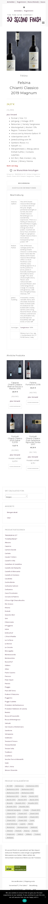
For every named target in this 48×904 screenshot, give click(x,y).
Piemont (18, 831)
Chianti (9, 176)
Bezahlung (33, 885)
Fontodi (7, 611)
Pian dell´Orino (10, 691)
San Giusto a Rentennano (14, 727)
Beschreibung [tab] (24, 183)
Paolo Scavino (10, 673)
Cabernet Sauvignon (14, 810)
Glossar (28, 890)
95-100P (9, 786)
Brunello (10, 803)
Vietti (7, 763)
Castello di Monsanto (12, 571)
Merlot (30, 824)
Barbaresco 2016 (13, 789)
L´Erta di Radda (10, 636)
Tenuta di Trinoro (11, 741)
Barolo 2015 (33, 796)
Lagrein (22, 824)
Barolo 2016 (11, 800)
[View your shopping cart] (24, 7)
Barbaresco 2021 (13, 796)
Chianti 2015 (35, 810)
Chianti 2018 (34, 814)
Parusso (8, 676)
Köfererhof (9, 633)
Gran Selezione (12, 824)
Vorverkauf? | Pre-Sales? (18, 885)
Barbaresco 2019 (13, 793)
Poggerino (8, 698)
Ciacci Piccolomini (11, 593)
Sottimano (8, 738)
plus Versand (12, 115)
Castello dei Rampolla (13, 568)
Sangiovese (30, 176)
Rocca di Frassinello (12, 716)
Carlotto (8, 553)
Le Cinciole (9, 647)
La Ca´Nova (9, 640)
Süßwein (29, 834)
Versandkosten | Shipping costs (23, 881)
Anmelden (11, 2)
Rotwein (23, 176)
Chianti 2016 (11, 814)
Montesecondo (10, 655)
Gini (6, 618)
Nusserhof (9, 662)
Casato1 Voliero (10, 557)
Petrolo (7, 684)
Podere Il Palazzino (12, 694)
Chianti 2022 (11, 820)
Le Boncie (8, 644)
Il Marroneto (9, 622)
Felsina (29, 174)
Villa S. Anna (9, 767)
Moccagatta (9, 651)
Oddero (7, 665)
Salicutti (8, 723)
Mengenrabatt (12, 512)
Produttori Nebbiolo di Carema (16, 709)
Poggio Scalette (10, 702)
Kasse (43, 2)
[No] (45, 897)
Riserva (26, 831)
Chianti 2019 (16, 176)
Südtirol (20, 834)
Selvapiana (9, 734)
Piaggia (7, 687)
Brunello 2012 (20, 803)
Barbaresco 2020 (27, 793)
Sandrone (8, 730)
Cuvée (32, 820)
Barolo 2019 (34, 800)
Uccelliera (8, 756)
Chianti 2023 (22, 820)
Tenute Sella (9, 749)
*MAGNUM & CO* (20, 174)
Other (7, 669)
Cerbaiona (9, 589)
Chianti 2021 (34, 817)
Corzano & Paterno (12, 597)
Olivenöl (10, 831)
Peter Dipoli (9, 680)
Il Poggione (9, 626)
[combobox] (16, 496)
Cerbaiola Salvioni (11, 586)
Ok (25, 901)
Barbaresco (20, 786)
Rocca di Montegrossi (12, 720)
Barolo (24, 796)
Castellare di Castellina (13, 564)
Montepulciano (23, 827)
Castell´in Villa (10, 561)
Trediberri (8, 752)
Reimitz (7, 712)
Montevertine (10, 658)
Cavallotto (8, 579)
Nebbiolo (34, 827)
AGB (34, 890)
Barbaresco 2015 (32, 786)
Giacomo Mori (10, 615)
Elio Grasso (9, 604)
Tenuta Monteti (10, 745)
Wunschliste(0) (33, 2)
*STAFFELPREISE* (11, 539)
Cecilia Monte (10, 582)
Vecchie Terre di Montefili (14, 759)
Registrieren (21, 2)
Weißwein (10, 838)
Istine (7, 629)
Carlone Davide (10, 550)
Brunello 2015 (33, 803)
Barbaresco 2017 (27, 789)
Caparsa (8, 546)
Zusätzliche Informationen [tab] (24, 188)
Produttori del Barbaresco (14, 705)
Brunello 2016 (11, 807)
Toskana (37, 176)
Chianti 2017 (22, 814)
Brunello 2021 (24, 807)
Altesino (8, 542)
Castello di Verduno (12, 575)
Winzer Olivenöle (11, 770)
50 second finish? (16, 890)
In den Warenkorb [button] (15, 406)
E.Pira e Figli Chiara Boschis (15, 600)
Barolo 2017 (22, 800)
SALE (8, 518)
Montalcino (11, 827)
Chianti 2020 (22, 817)
